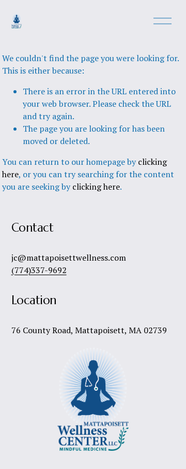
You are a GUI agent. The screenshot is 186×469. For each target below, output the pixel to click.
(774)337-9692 (39, 270)
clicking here (96, 186)
